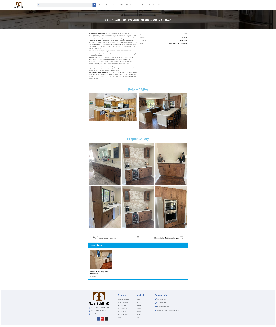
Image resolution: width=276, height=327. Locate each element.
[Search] (94, 5)
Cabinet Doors (129, 4)
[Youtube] (102, 319)
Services (138, 4)
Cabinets (107, 4)
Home (100, 4)
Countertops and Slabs (118, 4)
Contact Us (151, 4)
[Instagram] (106, 319)
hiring (159, 4)
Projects (144, 4)
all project (94, 276)
